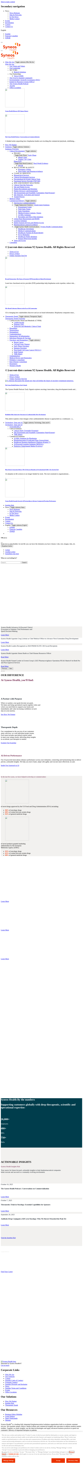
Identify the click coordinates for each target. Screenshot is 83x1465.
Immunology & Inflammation (20, 336)
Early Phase (32, 155)
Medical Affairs (15, 199)
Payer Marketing (24, 235)
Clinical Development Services (24, 177)
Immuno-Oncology (20, 348)
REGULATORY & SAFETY (24, 167)
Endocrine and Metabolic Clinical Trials (27, 326)
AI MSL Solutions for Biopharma (25, 438)
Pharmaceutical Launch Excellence (26, 225)
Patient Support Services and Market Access (29, 223)
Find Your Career (7, 1272)
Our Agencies (10, 1376)
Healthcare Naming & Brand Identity (30, 233)
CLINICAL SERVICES (22, 173)
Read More (5, 657)
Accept (58, 1460)
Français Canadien (11, 36)
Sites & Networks (16, 15)
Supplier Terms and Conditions (15, 1388)
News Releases (15, 13)
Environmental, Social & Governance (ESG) (25, 80)
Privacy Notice (15, 254)
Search (24, 562)
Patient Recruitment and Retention (25, 189)
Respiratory (13, 364)
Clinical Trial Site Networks (23, 185)
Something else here (12, 554)
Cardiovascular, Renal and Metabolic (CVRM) (25, 320)
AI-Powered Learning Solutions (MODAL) (29, 444)
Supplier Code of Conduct (14, 1380)
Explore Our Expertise (8, 743)
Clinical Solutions (16, 429)
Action (7, 550)
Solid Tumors (18, 352)
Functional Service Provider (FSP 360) (27, 181)
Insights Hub (9, 505)
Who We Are (10, 62)
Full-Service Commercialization (24, 203)
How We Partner (11, 145)
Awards (12, 86)
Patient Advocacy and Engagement (26, 191)
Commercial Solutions (17, 436)
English (7, 34)
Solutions (8, 147)
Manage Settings (8, 1460)
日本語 (7, 38)
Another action (10, 552)
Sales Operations (24, 211)
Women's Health (15, 366)
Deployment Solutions (41, 205)
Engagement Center (25, 207)
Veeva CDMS (18, 76)
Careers (7, 25)
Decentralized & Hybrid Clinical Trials (27, 179)
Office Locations (15, 88)
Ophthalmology (15, 356)
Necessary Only (73, 1460)
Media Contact (15, 19)
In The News (14, 17)
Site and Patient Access (22, 187)
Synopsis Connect (11, 1382)
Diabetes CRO (19, 324)
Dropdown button (7, 546)
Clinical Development (17, 151)
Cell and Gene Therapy (22, 344)
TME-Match (18, 354)
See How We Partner (8, 714)
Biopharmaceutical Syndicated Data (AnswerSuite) (31, 440)
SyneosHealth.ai (15, 427)
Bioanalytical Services (21, 175)
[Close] (2, 542)
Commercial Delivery (17, 201)
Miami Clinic (22, 157)
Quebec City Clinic (24, 159)
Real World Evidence (41, 163)
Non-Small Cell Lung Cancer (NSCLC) (27, 350)
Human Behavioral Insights (27, 239)
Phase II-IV (18, 161)
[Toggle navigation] (2, 42)
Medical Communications (27, 231)
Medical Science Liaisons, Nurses (29, 213)
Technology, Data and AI (14, 423)
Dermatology (14, 332)
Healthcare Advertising (26, 229)
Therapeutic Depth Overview (15, 318)
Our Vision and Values (17, 66)
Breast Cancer (18, 342)
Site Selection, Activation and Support (27, 195)
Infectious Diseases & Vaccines (20, 338)
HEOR (20, 165)
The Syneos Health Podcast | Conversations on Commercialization (22, 136)
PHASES (17, 153)
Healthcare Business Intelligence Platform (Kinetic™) (32, 442)
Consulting (13, 242)
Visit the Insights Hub (8, 1238)
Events (7, 21)
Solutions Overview (12, 149)
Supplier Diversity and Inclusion (16, 1384)
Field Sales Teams (24, 209)
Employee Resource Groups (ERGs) (22, 82)
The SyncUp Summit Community (21, 78)
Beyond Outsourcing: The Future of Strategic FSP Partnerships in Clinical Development (28, 279)
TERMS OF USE (13, 1454)
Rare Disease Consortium (18, 362)
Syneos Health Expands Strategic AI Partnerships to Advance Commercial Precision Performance (30, 501)
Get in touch (5, 1365)
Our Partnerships (15, 74)
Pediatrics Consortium (17, 360)
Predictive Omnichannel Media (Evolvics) (28, 446)
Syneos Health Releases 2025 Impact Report (16, 111)
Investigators (9, 23)
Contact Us (9, 26)
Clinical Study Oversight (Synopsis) (26, 431)
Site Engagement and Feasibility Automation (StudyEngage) (34, 193)
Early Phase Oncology (21, 346)
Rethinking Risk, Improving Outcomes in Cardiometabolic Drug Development (25, 414)
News (17, 507)
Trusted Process (19, 197)
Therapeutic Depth (11, 316)
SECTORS (13, 70)
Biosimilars (13, 328)
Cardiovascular (19, 322)
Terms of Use (14, 252)
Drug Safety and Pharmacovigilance (30, 171)
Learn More (5, 635)
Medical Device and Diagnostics (21, 358)
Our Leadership (15, 68)
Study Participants (11, 1418)
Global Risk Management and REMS (26, 219)
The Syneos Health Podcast (19, 84)
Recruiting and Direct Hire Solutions (30, 217)
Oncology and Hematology (19, 340)
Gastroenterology (15, 334)
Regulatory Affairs (24, 169)
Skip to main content (8, 2)
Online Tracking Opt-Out (18, 256)
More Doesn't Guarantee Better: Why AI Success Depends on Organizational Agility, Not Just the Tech (32, 469)
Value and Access (20, 240)
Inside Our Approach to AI (10, 765)
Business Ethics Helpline (13, 1414)
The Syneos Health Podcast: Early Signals (16, 385)
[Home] (11, 50)
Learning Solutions (20, 221)
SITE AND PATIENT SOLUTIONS (26, 183)
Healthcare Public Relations (27, 237)
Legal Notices (10, 1416)
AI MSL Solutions (24, 215)
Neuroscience (14, 330)
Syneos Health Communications (52, 227)
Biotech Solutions (20, 72)
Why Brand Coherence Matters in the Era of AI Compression (21, 308)
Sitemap (8, 1420)
